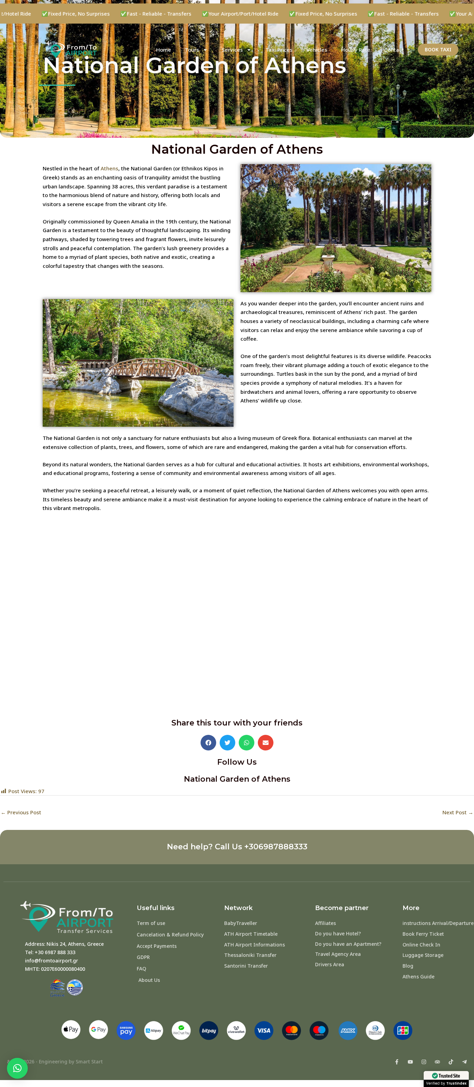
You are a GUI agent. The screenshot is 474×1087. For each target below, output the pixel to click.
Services (232, 49)
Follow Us (237, 762)
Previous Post (21, 812)
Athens (109, 168)
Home (163, 49)
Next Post (457, 812)
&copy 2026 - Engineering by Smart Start (55, 1061)
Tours (192, 49)
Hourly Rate (355, 49)
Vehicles (316, 49)
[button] (208, 742)
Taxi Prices (279, 49)
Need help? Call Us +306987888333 (237, 846)
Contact (394, 49)
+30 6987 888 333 (55, 952)
